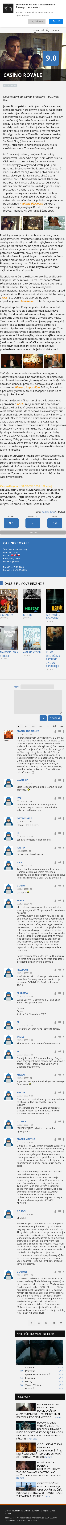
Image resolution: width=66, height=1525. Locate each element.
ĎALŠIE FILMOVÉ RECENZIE (24, 583)
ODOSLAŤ (55, 718)
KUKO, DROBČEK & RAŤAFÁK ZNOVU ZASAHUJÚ (53, 659)
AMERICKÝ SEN (32, 652)
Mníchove (27, 301)
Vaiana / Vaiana (33, 1385)
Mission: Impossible (26, 387)
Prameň (29, 1388)
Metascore (32, 516)
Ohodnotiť (33, 532)
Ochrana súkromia (13, 1510)
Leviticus (30, 1377)
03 (33, 726)
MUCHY (27, 615)
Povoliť (56, 21)
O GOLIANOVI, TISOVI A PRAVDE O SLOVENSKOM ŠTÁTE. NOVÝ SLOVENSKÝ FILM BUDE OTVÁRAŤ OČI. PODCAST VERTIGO (39, 1450)
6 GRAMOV (6, 615)
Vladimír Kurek (48, 512)
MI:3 (19, 404)
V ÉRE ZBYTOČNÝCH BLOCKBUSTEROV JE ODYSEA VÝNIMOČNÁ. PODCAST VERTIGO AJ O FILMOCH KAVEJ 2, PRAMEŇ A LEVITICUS (39, 1490)
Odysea (29, 1367)
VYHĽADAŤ (38, 30)
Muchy (28, 1381)
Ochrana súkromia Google (36, 1510)
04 (40, 726)
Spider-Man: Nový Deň (37, 1374)
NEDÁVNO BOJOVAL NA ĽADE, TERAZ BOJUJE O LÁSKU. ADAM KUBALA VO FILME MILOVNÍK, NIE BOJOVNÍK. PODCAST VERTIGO (39, 1411)
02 (26, 726)
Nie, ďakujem (37, 21)
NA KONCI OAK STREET (9, 654)
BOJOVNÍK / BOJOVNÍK (53, 616)
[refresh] (54, 726)
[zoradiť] (61, 726)
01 (19, 726)
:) (43, 718)
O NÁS (55, 30)
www (16, 561)
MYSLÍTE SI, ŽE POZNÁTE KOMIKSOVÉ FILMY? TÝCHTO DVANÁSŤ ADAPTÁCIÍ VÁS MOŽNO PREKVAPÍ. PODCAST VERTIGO (38, 1469)
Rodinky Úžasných (31, 203)
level (6, 740)
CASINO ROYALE (16, 543)
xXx (4, 297)
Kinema (11, 516)
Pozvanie (30, 1370)
